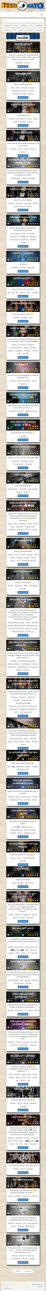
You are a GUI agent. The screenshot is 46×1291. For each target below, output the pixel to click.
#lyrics (17, 712)
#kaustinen (18, 586)
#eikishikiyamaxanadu (29, 561)
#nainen (34, 1074)
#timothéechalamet (16, 348)
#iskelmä (19, 492)
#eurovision (14, 1045)
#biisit (16, 122)
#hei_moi (33, 950)
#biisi (35, 119)
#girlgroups (26, 915)
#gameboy (31, 697)
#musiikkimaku (18, 464)
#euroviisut (34, 1042)
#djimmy (10, 351)
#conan (23, 234)
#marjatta (33, 739)
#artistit (26, 149)
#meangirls (22, 697)
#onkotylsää (13, 800)
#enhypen (20, 530)
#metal (35, 1077)
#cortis (27, 530)
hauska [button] (23, 25)
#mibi (10, 1074)
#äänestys (11, 1042)
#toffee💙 (11, 767)
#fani (12, 88)
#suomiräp (30, 1256)
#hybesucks (34, 667)
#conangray (15, 234)
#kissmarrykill (19, 947)
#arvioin (31, 461)
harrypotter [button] (39, 25)
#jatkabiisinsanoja (30, 833)
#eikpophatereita (32, 626)
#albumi (27, 767)
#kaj (14, 883)
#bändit (34, 1196)
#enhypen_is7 (33, 706)
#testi (23, 555)
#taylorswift (19, 767)
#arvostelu (27, 203)
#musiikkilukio (33, 586)
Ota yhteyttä (7, 1288)
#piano (11, 1144)
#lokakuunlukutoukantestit (16, 626)
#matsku (30, 94)
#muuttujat (33, 1144)
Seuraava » (28, 1271)
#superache (13, 237)
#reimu (33, 558)
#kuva (21, 1141)
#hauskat (35, 980)
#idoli (19, 354)
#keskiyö (33, 348)
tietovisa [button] (7, 30)
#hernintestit (29, 883)
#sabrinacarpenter (27, 827)
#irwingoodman (13, 489)
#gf (9, 292)
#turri (28, 292)
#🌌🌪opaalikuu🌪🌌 (17, 950)
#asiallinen (22, 345)
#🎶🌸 (34, 381)
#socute (25, 354)
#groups (16, 918)
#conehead (31, 234)
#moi (21, 1144)
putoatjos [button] (29, 30)
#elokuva (32, 88)
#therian (22, 292)
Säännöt (40, 1287)
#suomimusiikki (33, 489)
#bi (17, 292)
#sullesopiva (26, 1196)
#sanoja (27, 742)
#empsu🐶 (12, 411)
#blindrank (20, 629)
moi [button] (14, 30)
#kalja (26, 586)
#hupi (21, 800)
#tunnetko (35, 1138)
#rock (29, 1077)
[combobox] (23, 20)
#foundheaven (23, 237)
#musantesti (19, 1010)
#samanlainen (26, 797)
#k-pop (36, 524)
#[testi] (10, 742)
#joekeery (31, 345)
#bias (30, 317)
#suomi (29, 119)
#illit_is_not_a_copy (32, 629)
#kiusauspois (12, 667)
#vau (36, 947)
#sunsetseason (15, 240)
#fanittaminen (17, 94)
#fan (24, 94)
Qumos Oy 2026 (9, 1284)
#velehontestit (15, 178)
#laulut (26, 739)
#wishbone (24, 240)
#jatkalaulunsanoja (31, 411)
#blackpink (22, 524)
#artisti (16, 206)
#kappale (13, 833)
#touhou (10, 555)
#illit (15, 524)
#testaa (30, 1010)
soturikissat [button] (7, 25)
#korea (34, 915)
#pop (23, 1077)
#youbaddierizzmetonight (16, 623)
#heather (33, 240)
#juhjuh (26, 348)
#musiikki (19, 63)
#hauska (14, 345)
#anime (12, 558)
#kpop (30, 524)
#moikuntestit (19, 983)
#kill (28, 1080)
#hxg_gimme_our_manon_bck (17, 706)
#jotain (34, 800)
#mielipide (28, 464)
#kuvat (15, 1141)
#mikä (10, 1141)
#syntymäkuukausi (23, 770)
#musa (23, 745)
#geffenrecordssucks (23, 670)
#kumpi (26, 1103)
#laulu (18, 953)
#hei (18, 561)
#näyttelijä (15, 91)
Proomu (5, 1286)
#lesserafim (19, 527)
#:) (25, 1010)
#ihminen (23, 91)
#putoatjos (30, 268)
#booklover (26, 381)
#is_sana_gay (29, 632)
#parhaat (27, 800)
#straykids (12, 530)
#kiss (17, 1080)
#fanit (18, 88)
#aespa (10, 524)
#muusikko (27, 351)
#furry (36, 555)
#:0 (28, 953)
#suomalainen (20, 119)
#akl (21, 980)
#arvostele (22, 122)
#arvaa (20, 149)
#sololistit (30, 918)
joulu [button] (21, 30)
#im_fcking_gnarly (26, 712)
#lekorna (27, 492)
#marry (23, 1080)
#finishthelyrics (26, 664)
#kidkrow (33, 237)
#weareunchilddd (18, 632)
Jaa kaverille (23, 66)
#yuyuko (27, 558)
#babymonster (30, 527)
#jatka (21, 742)
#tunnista (27, 1138)
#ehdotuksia (23, 384)
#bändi (22, 918)
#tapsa (30, 122)
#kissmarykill (29, 947)
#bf (13, 292)
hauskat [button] (39, 30)
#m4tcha (13, 1103)
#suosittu (31, 91)
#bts (12, 527)
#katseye (16, 317)
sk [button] (30, 25)
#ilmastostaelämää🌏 (23, 703)
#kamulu (10, 586)
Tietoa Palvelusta (37, 1284)
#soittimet (27, 63)
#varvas (17, 555)
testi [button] (16, 25)
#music (19, 858)
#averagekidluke (13, 980)
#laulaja (11, 953)
